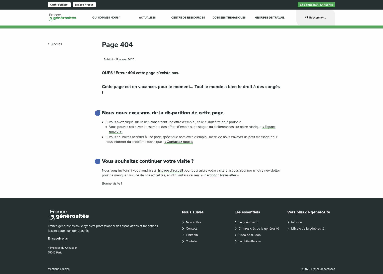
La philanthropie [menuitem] (250, 241)
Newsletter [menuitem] (193, 222)
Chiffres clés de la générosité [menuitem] (259, 229)
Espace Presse (84, 4)
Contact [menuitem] (191, 229)
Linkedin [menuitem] (192, 235)
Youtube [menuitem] (191, 241)
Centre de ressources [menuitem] (188, 17)
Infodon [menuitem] (296, 222)
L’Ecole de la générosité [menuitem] (307, 229)
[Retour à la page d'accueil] (105, 215)
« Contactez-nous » (178, 142)
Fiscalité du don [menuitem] (250, 235)
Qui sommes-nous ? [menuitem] (106, 17)
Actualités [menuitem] (147, 17)
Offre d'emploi (59, 4)
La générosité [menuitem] (248, 222)
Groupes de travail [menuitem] (269, 17)
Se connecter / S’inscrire (316, 4)
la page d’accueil (170, 170)
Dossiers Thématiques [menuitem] (229, 17)
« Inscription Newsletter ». (220, 175)
